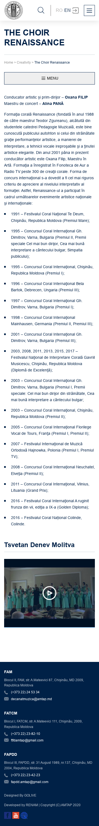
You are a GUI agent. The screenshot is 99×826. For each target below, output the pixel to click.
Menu (52, 78)
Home (8, 62)
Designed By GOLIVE (20, 795)
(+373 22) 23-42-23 (25, 775)
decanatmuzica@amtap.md (31, 699)
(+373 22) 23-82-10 (25, 734)
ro (59, 10)
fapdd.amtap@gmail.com (29, 782)
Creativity (24, 62)
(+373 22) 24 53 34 (25, 692)
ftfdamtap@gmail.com (27, 740)
